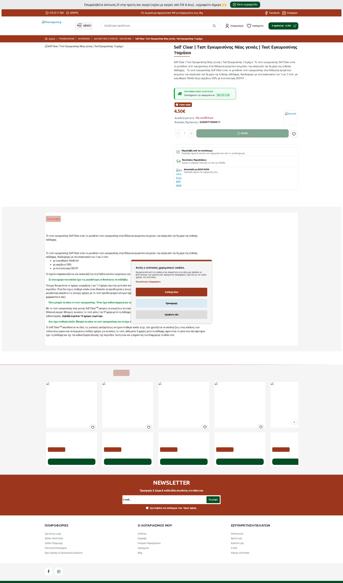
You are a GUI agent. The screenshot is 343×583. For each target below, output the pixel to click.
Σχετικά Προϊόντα (57, 373)
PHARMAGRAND (66, 38)
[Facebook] (49, 571)
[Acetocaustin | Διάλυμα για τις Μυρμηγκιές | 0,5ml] (184, 407)
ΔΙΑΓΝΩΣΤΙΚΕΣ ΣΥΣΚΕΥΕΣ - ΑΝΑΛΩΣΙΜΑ (112, 38)
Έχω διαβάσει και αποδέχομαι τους (173, 508)
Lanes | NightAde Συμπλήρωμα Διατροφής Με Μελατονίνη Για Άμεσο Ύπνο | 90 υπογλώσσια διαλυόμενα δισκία (126, 440)
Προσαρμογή (171, 303)
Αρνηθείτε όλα (171, 314)
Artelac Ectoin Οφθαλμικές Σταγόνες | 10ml (295, 436)
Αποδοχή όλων (171, 292)
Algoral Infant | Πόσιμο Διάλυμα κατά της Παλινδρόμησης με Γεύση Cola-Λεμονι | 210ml (237, 440)
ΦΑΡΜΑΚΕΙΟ (84, 38)
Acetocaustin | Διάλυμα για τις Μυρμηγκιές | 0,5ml (183, 438)
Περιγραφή (53, 219)
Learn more (52, 342)
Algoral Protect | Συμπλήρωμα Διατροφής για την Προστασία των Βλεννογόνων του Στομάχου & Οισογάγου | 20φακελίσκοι (70, 440)
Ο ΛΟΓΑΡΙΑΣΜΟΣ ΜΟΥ (155, 525)
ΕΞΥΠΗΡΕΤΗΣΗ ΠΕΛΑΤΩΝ (250, 525)
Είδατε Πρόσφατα (100, 373)
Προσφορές (121, 373)
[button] (293, 134)
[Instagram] (59, 571)
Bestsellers (78, 373)
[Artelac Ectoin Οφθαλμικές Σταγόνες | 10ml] (296, 407)
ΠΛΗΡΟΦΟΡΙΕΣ (56, 525)
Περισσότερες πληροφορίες (148, 281)
